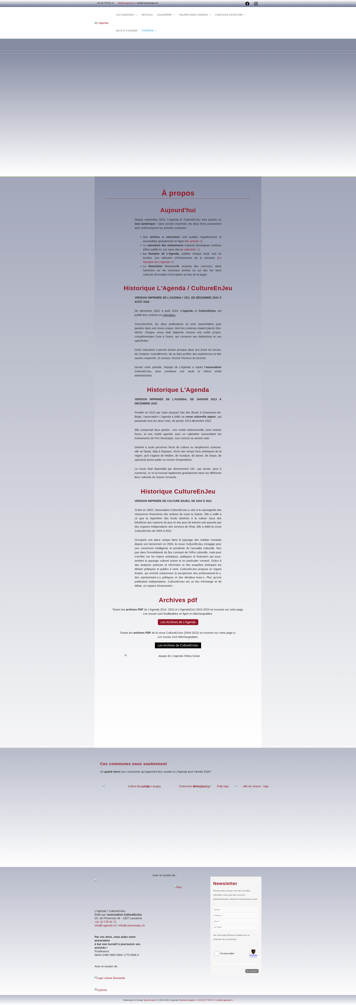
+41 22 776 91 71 (105, 921)
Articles (147, 15)
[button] (135, 15)
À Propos (148, 30)
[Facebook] (247, 4)
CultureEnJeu (125, 15)
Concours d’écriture (229, 15)
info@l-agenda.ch (126, 3)
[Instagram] (256, 4)
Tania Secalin (149, 1000)
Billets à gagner (127, 30)
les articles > (193, 241)
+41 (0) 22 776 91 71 (205, 1000)
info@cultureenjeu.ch (147, 3)
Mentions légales (187, 1000)
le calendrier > (190, 249)
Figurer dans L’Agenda (193, 15)
